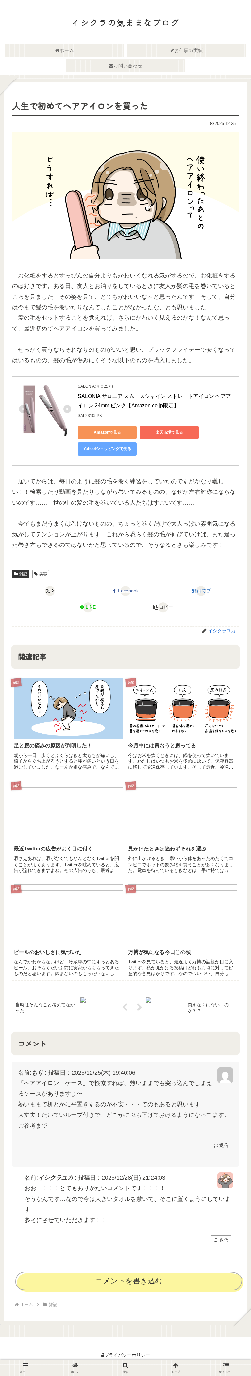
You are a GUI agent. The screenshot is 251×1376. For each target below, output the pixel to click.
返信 (223, 1145)
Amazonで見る (107, 432)
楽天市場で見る (169, 432)
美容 (43, 574)
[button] (163, 607)
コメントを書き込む (128, 1281)
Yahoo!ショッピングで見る (107, 448)
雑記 (23, 574)
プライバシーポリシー (127, 1355)
